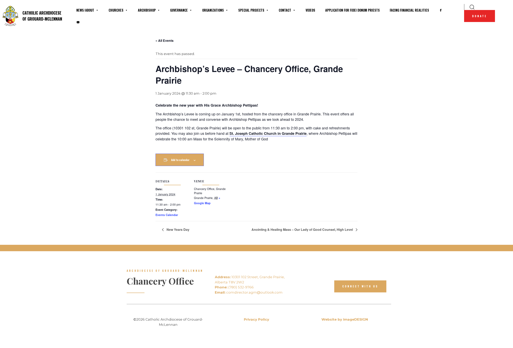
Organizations (213, 10)
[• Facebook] (440, 10)
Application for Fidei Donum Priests (352, 10)
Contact (285, 10)
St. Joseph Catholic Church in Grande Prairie (268, 133)
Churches (116, 10)
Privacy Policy (256, 319)
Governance (179, 10)
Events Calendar (167, 215)
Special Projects (251, 10)
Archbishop (147, 10)
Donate (479, 16)
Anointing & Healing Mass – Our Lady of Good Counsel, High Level (302, 229)
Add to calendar (180, 160)
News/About (85, 10)
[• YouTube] (78, 22)
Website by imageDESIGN (344, 319)
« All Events (165, 40)
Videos (310, 10)
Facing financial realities (409, 10)
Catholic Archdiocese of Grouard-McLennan (42, 16)
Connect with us (360, 286)
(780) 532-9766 (234, 287)
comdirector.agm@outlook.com (249, 292)
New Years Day (177, 229)
